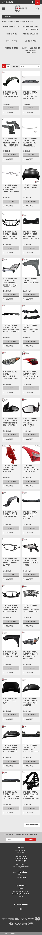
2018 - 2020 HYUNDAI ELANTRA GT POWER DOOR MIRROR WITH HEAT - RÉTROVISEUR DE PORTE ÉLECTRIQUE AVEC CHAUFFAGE (10, 748)
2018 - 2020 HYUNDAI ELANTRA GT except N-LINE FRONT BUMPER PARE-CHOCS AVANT (10, 608)
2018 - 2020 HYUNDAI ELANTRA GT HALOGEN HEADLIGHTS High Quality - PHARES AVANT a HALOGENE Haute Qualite (31, 655)
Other (21, 896)
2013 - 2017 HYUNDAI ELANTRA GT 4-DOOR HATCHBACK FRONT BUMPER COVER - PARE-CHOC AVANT (11, 235)
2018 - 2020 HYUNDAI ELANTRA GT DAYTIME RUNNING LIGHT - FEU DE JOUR (30, 562)
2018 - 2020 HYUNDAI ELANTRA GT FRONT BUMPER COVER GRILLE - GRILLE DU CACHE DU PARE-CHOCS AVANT (31, 608)
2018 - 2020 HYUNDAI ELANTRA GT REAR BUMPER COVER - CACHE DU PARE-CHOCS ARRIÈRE (31, 748)
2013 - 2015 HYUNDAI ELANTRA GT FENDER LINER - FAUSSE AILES (10, 94)
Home (21, 889)
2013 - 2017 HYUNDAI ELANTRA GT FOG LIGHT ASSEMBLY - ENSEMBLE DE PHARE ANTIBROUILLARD (10, 282)
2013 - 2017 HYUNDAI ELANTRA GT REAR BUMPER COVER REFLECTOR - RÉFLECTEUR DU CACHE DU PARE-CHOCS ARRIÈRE (11, 468)
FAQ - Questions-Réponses (21, 891)
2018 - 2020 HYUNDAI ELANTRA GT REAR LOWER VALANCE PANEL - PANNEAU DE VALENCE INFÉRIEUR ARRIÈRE (11, 795)
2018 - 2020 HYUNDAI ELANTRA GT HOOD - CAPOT (10, 701)
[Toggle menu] (3, 8)
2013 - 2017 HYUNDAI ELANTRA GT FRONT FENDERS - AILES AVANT (31, 281)
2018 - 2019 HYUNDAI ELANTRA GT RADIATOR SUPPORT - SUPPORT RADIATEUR (11, 562)
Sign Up (23, 877)
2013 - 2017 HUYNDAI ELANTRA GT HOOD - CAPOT (30, 187)
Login (17, 877)
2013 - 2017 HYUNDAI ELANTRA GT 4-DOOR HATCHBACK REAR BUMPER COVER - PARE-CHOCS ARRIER (31, 235)
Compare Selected (32, 825)
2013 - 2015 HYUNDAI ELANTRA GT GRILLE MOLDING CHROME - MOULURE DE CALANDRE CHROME (30, 142)
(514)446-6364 (8, 2)
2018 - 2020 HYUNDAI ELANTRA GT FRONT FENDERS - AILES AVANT (11, 654)
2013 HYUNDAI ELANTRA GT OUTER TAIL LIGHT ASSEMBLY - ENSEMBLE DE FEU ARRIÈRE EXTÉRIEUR (31, 468)
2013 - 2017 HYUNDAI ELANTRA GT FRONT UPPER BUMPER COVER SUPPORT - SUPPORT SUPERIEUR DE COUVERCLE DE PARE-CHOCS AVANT (31, 328)
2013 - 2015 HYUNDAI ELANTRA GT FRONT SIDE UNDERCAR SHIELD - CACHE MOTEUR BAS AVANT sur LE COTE (11, 142)
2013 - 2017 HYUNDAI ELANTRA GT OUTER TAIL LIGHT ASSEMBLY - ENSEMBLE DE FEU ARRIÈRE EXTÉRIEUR (31, 375)
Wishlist (21, 875)
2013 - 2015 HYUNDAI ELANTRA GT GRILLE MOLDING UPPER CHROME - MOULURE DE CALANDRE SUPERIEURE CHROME (11, 188)
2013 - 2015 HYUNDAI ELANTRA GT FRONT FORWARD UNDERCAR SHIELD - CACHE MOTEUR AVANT (30, 95)
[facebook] (21, 909)
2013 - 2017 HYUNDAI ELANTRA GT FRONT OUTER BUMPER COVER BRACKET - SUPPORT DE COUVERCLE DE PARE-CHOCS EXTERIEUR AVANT (11, 328)
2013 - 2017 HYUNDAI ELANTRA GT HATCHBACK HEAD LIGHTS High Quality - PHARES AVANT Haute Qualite (10, 375)
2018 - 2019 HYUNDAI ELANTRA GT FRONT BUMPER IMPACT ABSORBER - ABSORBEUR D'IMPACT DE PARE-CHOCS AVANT (31, 515)
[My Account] (32, 2)
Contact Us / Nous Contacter (21, 894)
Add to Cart (31, 108)
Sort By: (15, 66)
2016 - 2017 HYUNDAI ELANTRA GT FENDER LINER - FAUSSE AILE (10, 514)
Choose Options (11, 108)
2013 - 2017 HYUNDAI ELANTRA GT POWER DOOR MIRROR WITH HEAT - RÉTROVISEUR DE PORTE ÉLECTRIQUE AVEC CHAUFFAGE (10, 422)
